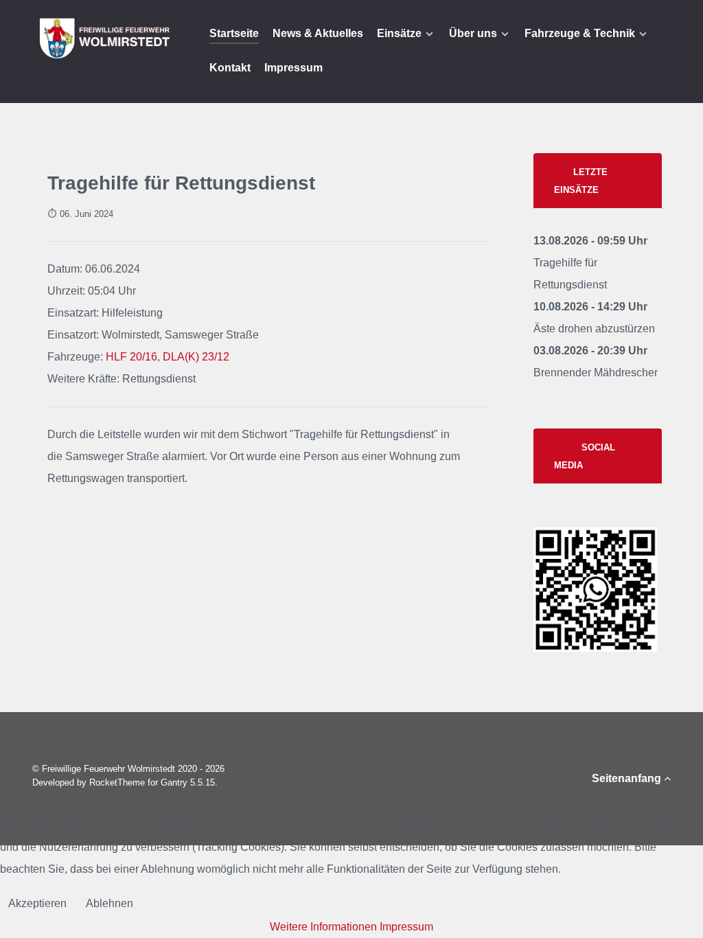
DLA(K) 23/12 (196, 357)
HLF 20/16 (131, 357)
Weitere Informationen (323, 927)
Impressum (406, 927)
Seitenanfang (628, 778)
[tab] (598, 180)
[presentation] (597, 180)
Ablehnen (109, 903)
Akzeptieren (37, 903)
